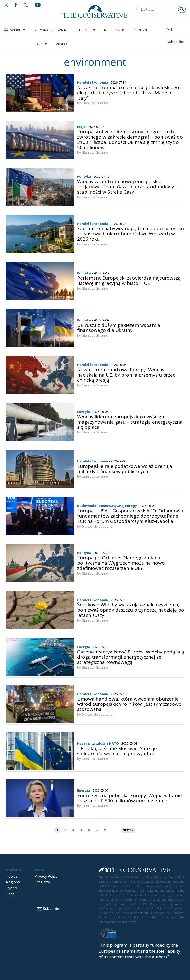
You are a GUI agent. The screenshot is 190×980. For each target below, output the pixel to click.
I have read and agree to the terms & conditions (97, 528)
